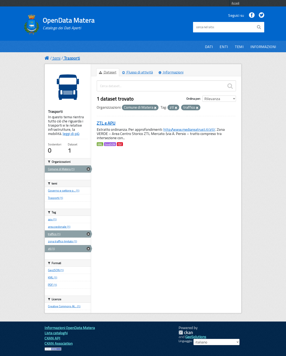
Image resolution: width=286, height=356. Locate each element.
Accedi (235, 3)
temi (57, 58)
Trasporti (72, 58)
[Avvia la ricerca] (259, 27)
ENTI (224, 47)
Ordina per (193, 98)
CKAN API (52, 338)
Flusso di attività (139, 72)
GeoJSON (110, 144)
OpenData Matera (69, 23)
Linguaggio (185, 341)
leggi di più (71, 133)
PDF (120, 144)
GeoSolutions (195, 336)
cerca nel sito (205, 27)
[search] (230, 86)
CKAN (186, 332)
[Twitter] (261, 15)
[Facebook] (251, 15)
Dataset (109, 72)
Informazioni (172, 72)
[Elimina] (155, 107)
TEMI (239, 47)
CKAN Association (59, 343)
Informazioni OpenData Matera (70, 328)
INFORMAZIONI (263, 47)
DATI (209, 47)
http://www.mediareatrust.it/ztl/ (189, 129)
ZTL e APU (106, 123)
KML (100, 144)
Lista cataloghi (56, 333)
